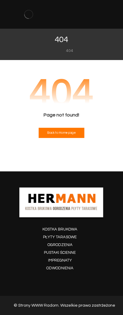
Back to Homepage (61, 133)
